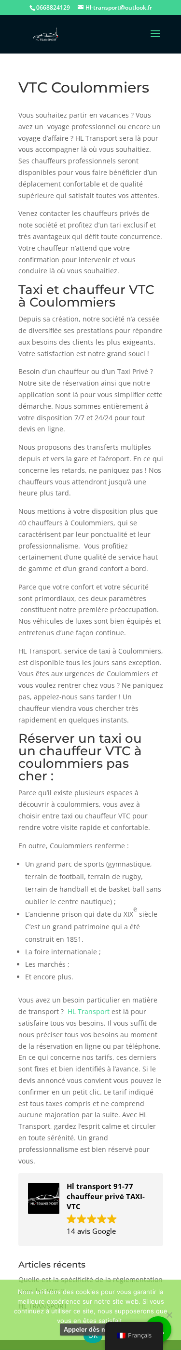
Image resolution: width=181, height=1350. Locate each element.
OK (92, 1335)
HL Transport (89, 1011)
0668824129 (53, 7)
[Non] (169, 1315)
